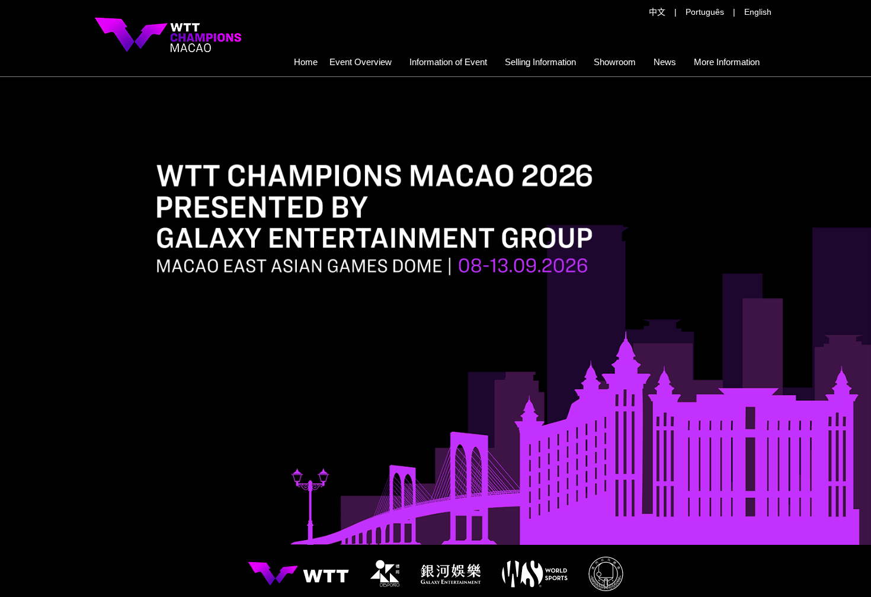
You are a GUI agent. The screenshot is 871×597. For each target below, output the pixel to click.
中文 (657, 12)
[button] (540, 62)
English (757, 12)
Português (705, 12)
